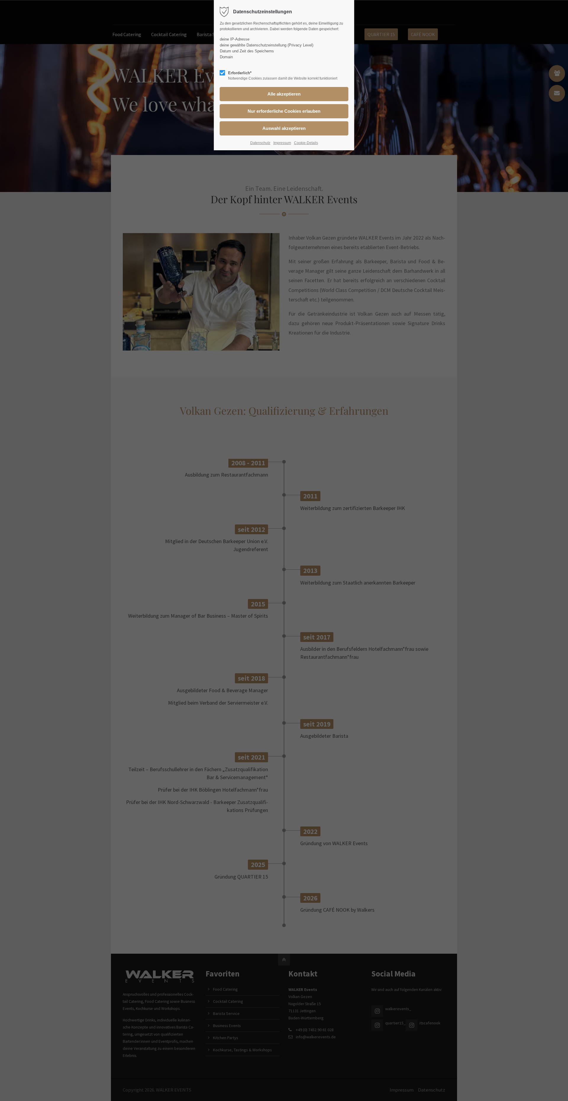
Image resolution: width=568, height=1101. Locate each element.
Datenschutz (260, 143)
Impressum (282, 143)
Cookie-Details (306, 143)
